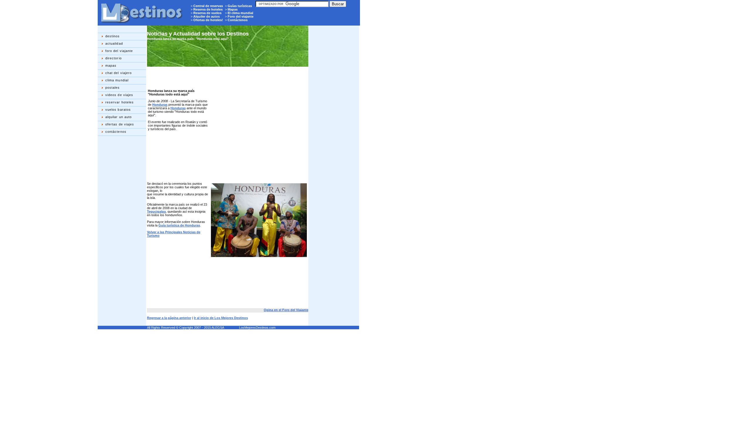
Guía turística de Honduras (179, 225)
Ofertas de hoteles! (208, 20)
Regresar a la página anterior (169, 318)
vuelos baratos (118, 109)
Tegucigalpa (156, 211)
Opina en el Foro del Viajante (286, 310)
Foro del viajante (240, 16)
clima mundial (116, 80)
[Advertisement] (121, 231)
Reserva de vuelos (207, 13)
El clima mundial (240, 13)
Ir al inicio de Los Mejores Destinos (221, 318)
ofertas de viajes (119, 124)
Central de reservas (208, 6)
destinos (112, 36)
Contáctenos (238, 20)
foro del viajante (119, 51)
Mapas (233, 9)
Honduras (160, 104)
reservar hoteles (119, 102)
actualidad (114, 43)
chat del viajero (118, 73)
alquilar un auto (118, 117)
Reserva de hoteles (208, 9)
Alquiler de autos (206, 16)
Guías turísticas (240, 6)
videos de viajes (119, 95)
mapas (111, 65)
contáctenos (115, 131)
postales (112, 87)
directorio (113, 58)
